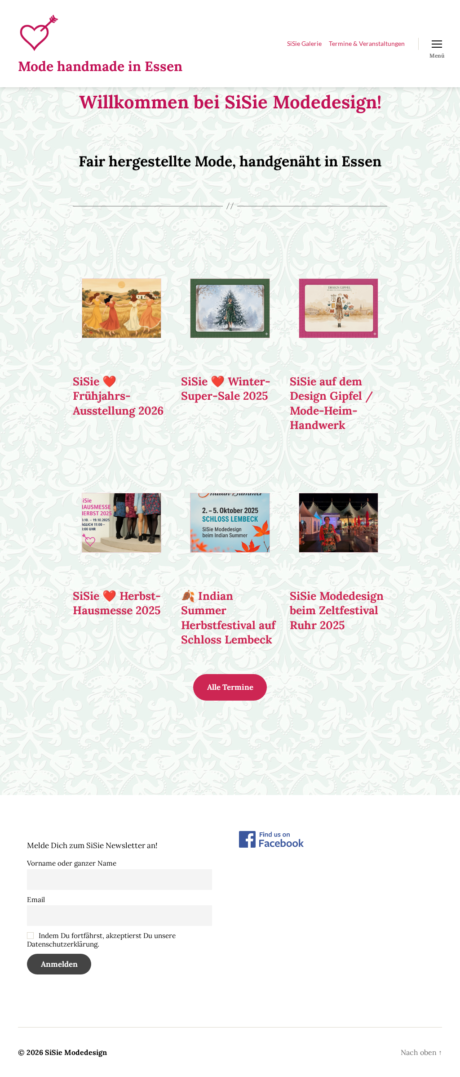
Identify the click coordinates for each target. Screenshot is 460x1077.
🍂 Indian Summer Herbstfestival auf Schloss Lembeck (228, 618)
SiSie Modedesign (76, 1052)
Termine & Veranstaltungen (367, 43)
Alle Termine (230, 687)
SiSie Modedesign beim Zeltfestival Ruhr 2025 (337, 610)
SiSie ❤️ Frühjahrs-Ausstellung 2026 (118, 396)
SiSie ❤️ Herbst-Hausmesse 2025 (117, 603)
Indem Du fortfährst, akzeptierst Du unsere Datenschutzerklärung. (101, 939)
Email (36, 899)
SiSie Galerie (304, 43)
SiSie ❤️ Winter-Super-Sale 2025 (225, 388)
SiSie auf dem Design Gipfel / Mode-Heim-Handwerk (331, 403)
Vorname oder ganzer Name (71, 863)
